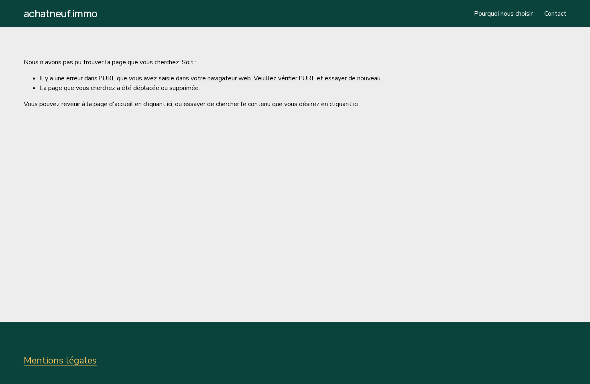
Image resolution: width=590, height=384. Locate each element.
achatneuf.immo (61, 13)
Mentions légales (60, 360)
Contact (555, 13)
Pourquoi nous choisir (503, 13)
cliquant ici (157, 104)
